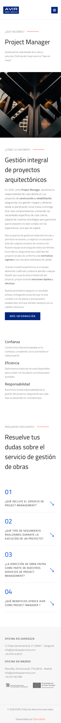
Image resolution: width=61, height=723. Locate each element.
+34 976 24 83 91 (13, 654)
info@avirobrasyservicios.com (20, 650)
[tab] (30, 498)
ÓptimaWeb (39, 719)
